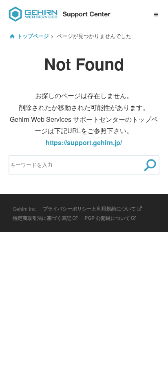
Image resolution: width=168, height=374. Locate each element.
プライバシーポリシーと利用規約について (89, 208)
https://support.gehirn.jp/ (84, 142)
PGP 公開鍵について (107, 218)
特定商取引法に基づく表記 (42, 218)
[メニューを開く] (156, 14)
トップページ (33, 36)
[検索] (149, 164)
